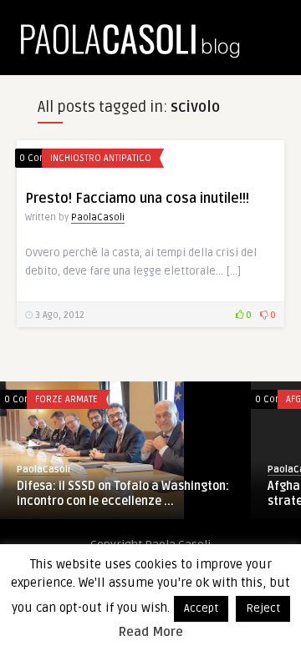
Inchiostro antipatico (100, 158)
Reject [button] (263, 608)
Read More (151, 631)
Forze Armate (66, 399)
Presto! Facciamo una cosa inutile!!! (137, 198)
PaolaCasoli (98, 217)
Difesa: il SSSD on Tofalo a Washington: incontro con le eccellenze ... (123, 493)
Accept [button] (201, 608)
